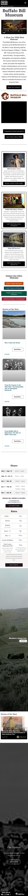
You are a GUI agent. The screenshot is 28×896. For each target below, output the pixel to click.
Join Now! (23, 641)
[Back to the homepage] (4, 3)
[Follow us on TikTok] (4, 894)
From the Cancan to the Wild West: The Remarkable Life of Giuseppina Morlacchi (14, 387)
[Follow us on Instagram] (6, 894)
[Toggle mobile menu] (25, 2)
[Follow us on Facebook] (2, 894)
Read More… (18, 349)
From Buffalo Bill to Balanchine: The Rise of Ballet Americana (13, 432)
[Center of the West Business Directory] (20, 894)
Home (2, 6)
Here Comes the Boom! (13, 343)
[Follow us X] (10, 894)
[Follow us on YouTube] (8, 894)
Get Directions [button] (14, 505)
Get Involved (14, 862)
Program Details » (21, 550)
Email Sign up (6, 892)
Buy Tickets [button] (14, 565)
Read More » (7, 354)
